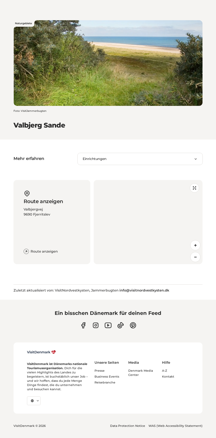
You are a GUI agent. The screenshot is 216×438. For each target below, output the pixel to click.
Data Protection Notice (127, 426)
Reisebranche (104, 382)
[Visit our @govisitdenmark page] (120, 325)
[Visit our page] (95, 325)
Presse (99, 371)
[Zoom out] (195, 257)
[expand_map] (194, 188)
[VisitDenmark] (41, 352)
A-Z (164, 371)
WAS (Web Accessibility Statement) (175, 426)
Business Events (106, 376)
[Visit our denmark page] (83, 325)
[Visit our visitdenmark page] (108, 325)
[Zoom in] (195, 245)
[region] (148, 222)
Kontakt (168, 376)
